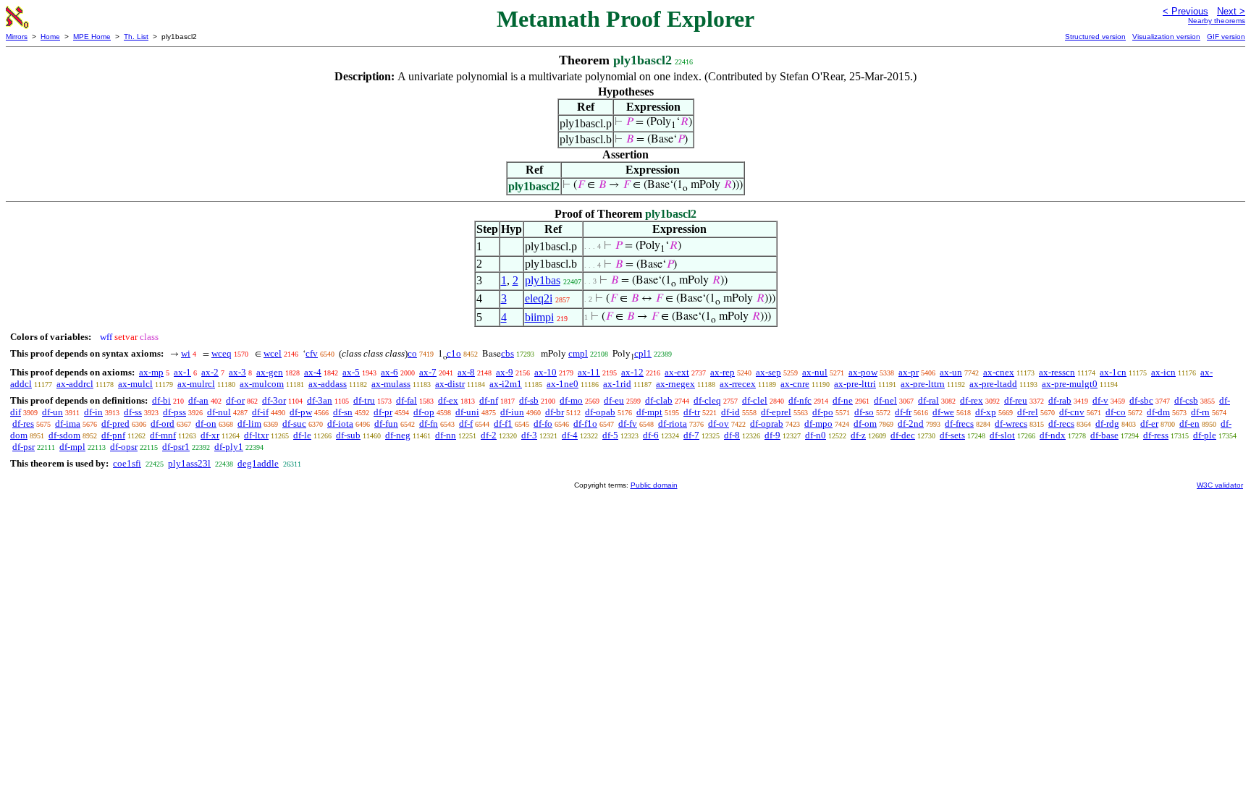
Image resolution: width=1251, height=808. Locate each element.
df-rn (1200, 412)
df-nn (445, 435)
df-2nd (911, 423)
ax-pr (908, 372)
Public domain (654, 485)
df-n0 (815, 435)
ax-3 (237, 372)
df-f (466, 423)
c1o (454, 353)
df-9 (772, 435)
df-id (730, 412)
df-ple (1204, 435)
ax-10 (545, 372)
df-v (1100, 400)
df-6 (651, 435)
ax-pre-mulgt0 (1070, 383)
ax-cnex (998, 372)
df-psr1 (176, 446)
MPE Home (92, 37)
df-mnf (163, 435)
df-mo (571, 400)
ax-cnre (794, 383)
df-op (423, 412)
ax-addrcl (74, 383)
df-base (1104, 435)
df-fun (386, 423)
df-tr (691, 412)
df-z (858, 435)
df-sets (952, 435)
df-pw (301, 412)
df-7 (691, 435)
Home (50, 37)
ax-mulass (390, 383)
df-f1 (503, 423)
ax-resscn (1057, 372)
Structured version (1095, 37)
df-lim (249, 423)
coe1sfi (127, 463)
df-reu (1015, 400)
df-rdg (1107, 423)
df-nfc (800, 400)
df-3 (529, 435)
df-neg (397, 435)
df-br (554, 412)
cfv (312, 353)
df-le (302, 435)
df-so (864, 412)
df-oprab (766, 423)
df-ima (67, 423)
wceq (221, 353)
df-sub (348, 435)
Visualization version (1166, 37)
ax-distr (450, 383)
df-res (23, 423)
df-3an (319, 400)
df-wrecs (1011, 423)
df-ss (133, 412)
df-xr (210, 435)
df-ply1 (228, 446)
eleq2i (538, 298)
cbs (507, 353)
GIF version (1226, 37)
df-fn (428, 423)
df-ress (1155, 435)
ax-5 (351, 372)
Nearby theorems (1216, 21)
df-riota (672, 423)
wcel (273, 353)
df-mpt (649, 412)
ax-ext (677, 372)
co (412, 353)
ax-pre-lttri (855, 383)
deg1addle (258, 463)
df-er (1149, 423)
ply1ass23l (189, 463)
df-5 (610, 435)
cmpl (578, 353)
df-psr (23, 446)
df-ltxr (256, 435)
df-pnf (113, 435)
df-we (943, 412)
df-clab (659, 400)
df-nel (885, 400)
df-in (93, 412)
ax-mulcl (135, 383)
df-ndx (1053, 435)
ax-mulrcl (196, 383)
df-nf (488, 400)
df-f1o (585, 423)
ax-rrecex (738, 383)
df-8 (732, 435)
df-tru (364, 400)
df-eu (614, 400)
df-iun (512, 412)
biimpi (539, 317)
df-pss (174, 412)
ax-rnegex (675, 383)
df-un (52, 412)
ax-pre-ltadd (993, 383)
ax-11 (589, 372)
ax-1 (182, 372)
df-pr (383, 412)
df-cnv (1071, 412)
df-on (205, 423)
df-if (260, 412)
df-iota (340, 423)
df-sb (529, 400)
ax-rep (722, 372)
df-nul (219, 412)
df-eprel (776, 412)
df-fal (406, 400)
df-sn (343, 412)
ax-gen (269, 372)
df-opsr (124, 446)
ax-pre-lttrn (923, 383)
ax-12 (632, 372)
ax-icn (1163, 372)
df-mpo (818, 423)
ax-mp (151, 372)
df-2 (489, 435)
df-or (235, 400)
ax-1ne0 (562, 383)
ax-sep (768, 372)
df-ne (843, 400)
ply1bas (542, 280)
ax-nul (814, 372)
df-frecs (959, 423)
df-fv (627, 423)
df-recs (1061, 423)
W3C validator (1220, 485)
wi (185, 353)
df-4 (570, 435)
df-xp (985, 412)
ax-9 (504, 372)
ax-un (951, 372)
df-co (1115, 412)
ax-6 (389, 372)
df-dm (1158, 412)
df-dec (902, 435)
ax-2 (210, 372)
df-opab (600, 412)
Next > (1231, 11)
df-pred (115, 423)
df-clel (754, 400)
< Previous (1185, 11)
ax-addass (327, 383)
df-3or (274, 400)
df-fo (543, 423)
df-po (822, 412)
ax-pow (862, 372)
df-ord (162, 423)
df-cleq (707, 400)
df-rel (1027, 412)
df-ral (928, 400)
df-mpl (72, 446)
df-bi (161, 400)
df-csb (1186, 400)
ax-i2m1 (505, 383)
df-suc (294, 423)
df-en (1189, 423)
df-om (865, 423)
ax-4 (312, 372)
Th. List (136, 37)
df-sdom (64, 435)
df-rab (1059, 400)
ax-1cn (1113, 372)
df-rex (971, 400)
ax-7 (428, 372)
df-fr (903, 412)
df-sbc (1141, 400)
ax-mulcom (262, 383)
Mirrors (17, 37)
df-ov (718, 423)
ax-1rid (617, 383)
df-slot (1002, 435)
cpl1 (643, 353)
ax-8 (466, 372)
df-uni (467, 412)
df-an (198, 400)
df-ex (448, 400)
